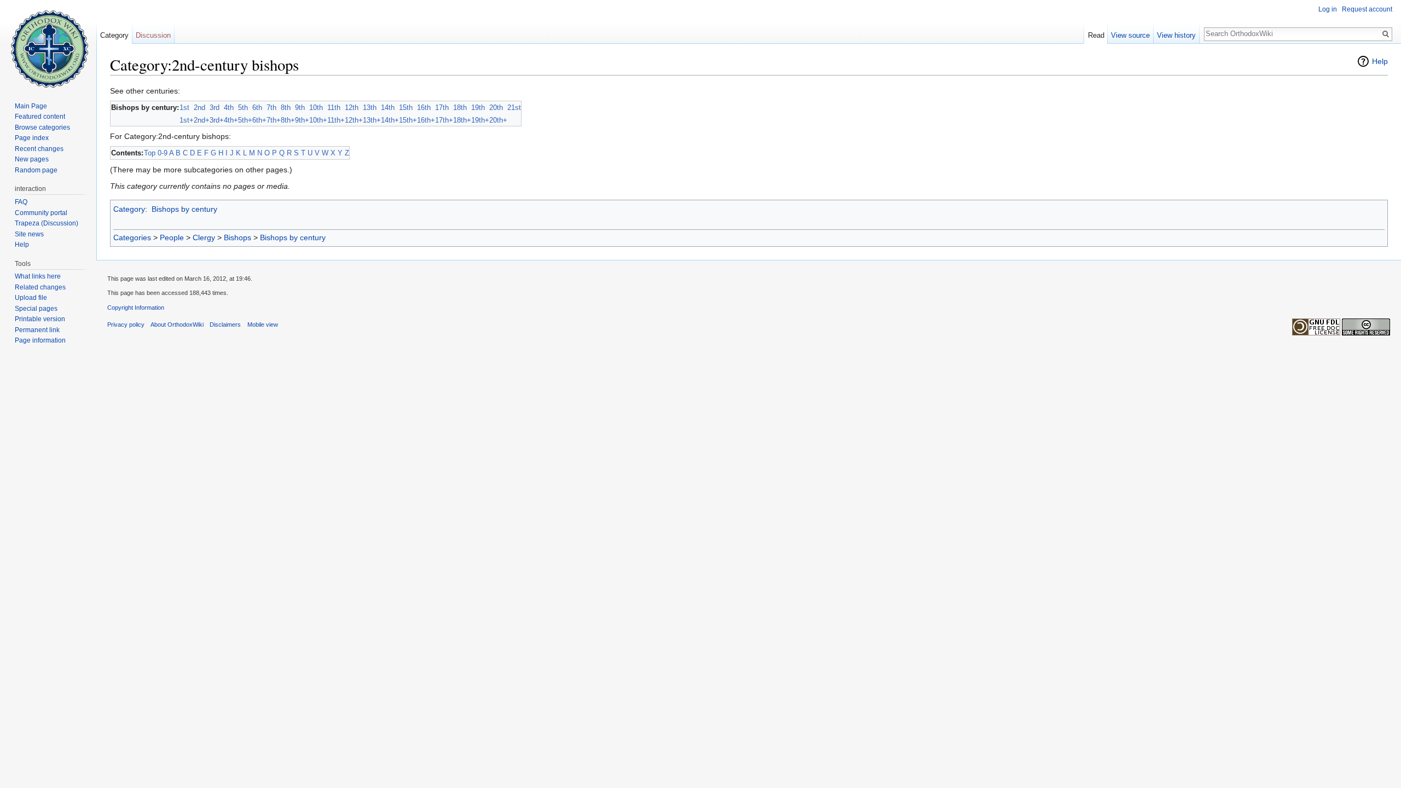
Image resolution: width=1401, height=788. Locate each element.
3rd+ (217, 120)
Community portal (41, 213)
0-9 (162, 153)
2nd (199, 107)
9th (300, 107)
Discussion (153, 35)
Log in (1327, 9)
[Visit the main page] (48, 44)
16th (424, 107)
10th (316, 107)
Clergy (204, 237)
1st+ (187, 120)
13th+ (372, 120)
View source (1130, 35)
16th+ (426, 120)
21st (514, 107)
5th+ (245, 120)
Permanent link (37, 330)
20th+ (498, 120)
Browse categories (42, 127)
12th (351, 107)
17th (442, 107)
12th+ (354, 120)
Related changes (40, 287)
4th (229, 107)
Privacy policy (125, 324)
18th (460, 107)
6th (257, 107)
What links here (38, 276)
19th (478, 107)
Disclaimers (225, 324)
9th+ (302, 120)
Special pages (36, 308)
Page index (32, 138)
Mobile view (262, 324)
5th (243, 107)
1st (184, 107)
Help (1380, 61)
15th (406, 107)
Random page (36, 170)
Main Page (31, 106)
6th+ (259, 120)
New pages (32, 159)
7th (271, 107)
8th (286, 107)
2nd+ (202, 120)
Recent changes (39, 149)
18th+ (462, 120)
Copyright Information (135, 307)
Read (1096, 35)
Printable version (40, 319)
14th (388, 107)
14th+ (390, 120)
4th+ (231, 120)
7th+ (274, 120)
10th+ (318, 120)
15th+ (408, 120)
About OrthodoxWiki (177, 324)
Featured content (40, 116)
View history (1176, 35)
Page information (40, 340)
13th (370, 107)
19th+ (480, 120)
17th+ (444, 120)
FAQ (21, 202)
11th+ (336, 120)
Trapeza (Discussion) (46, 223)
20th (496, 107)
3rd (214, 107)
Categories (132, 237)
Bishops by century (184, 209)
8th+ (288, 120)
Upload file (31, 298)
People (172, 237)
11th (333, 107)
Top (149, 153)
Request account (1367, 9)
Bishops (237, 237)
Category (129, 209)
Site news (29, 234)
